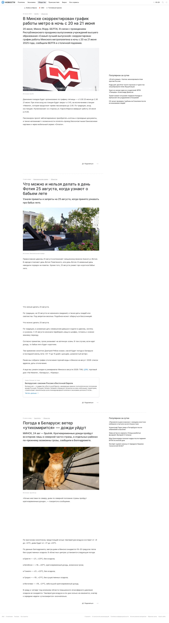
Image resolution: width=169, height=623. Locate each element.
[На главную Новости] (9, 2)
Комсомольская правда (40, 179)
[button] (61, 69)
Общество (44, 14)
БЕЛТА (36, 14)
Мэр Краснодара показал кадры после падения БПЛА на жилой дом (127, 439)
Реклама (16, 616)
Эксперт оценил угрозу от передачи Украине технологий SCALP (126, 445)
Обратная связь (152, 616)
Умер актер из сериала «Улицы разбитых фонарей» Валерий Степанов (125, 434)
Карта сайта (162, 616)
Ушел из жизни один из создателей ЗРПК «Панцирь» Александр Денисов (125, 91)
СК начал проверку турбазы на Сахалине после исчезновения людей (127, 102)
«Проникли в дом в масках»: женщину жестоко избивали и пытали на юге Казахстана (127, 423)
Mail (3, 616)
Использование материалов (138, 616)
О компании (9, 616)
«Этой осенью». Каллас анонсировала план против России (126, 80)
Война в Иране (31, 8)
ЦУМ (86, 369)
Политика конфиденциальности (120, 616)
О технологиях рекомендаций (100, 616)
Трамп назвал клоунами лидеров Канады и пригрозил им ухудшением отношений (125, 97)
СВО (42, 8)
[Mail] (3, 2)
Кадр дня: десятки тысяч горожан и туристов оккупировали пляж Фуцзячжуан (126, 86)
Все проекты (24, 616)
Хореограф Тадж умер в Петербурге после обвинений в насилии (125, 428)
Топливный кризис (55, 8)
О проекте (87, 616)
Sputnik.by (37, 418)
